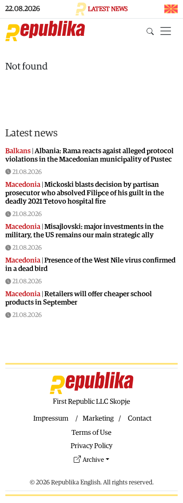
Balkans (18, 151)
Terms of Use (91, 432)
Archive (93, 460)
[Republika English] (45, 31)
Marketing (98, 418)
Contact (139, 418)
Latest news (31, 133)
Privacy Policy (91, 445)
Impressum (50, 418)
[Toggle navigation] (166, 31)
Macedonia (22, 184)
